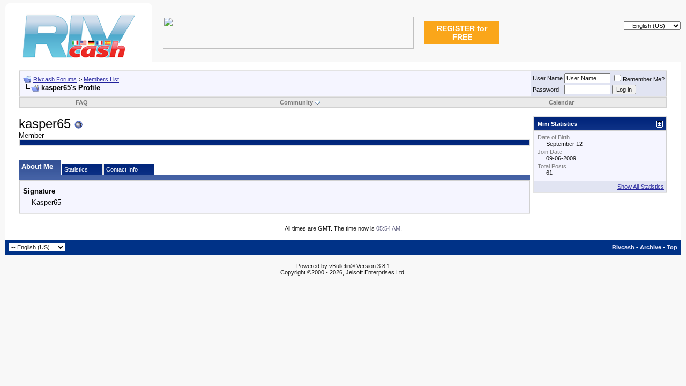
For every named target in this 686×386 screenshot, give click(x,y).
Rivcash (623, 247)
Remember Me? (644, 79)
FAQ (82, 102)
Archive (650, 247)
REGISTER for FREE (462, 32)
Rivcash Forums (55, 79)
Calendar (561, 102)
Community (296, 102)
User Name (548, 78)
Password (546, 89)
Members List (101, 79)
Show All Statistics (640, 186)
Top (672, 247)
